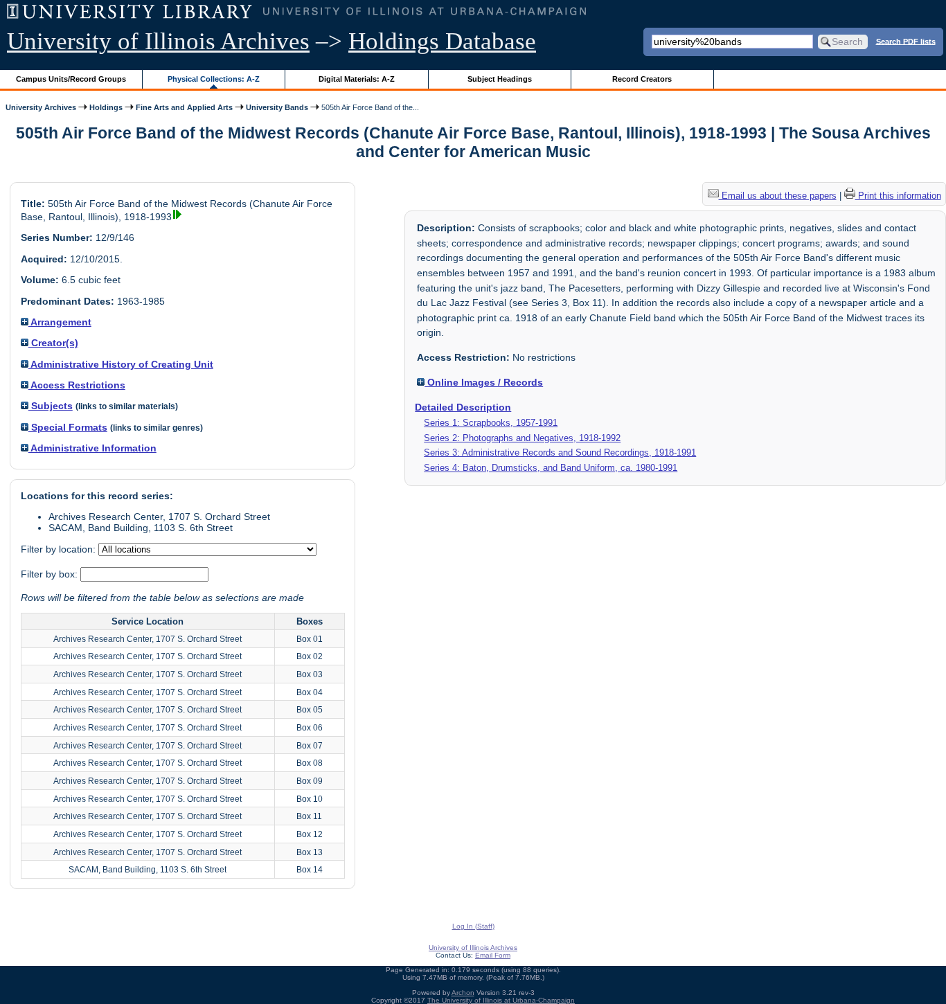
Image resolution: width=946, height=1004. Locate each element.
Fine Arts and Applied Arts (184, 107)
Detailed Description (463, 407)
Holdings (106, 107)
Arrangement (59, 322)
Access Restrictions (76, 385)
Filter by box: (50, 574)
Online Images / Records (484, 382)
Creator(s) (53, 342)
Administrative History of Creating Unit (120, 364)
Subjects (50, 405)
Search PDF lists (906, 41)
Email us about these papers (778, 195)
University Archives (41, 107)
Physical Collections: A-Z (214, 79)
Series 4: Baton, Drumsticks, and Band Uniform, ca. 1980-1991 (550, 468)
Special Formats (67, 427)
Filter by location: (59, 549)
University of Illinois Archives (158, 41)
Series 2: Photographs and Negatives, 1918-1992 (522, 438)
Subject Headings (499, 79)
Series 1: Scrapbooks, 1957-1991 (490, 423)
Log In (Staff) (473, 926)
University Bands (277, 107)
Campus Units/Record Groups (71, 79)
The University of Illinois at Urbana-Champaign (501, 1000)
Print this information (898, 195)
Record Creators (642, 79)
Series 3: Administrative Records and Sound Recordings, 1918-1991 (560, 452)
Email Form (492, 955)
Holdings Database (442, 41)
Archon (463, 992)
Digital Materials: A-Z (357, 79)
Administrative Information (92, 448)
